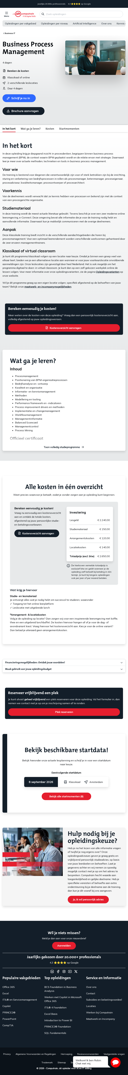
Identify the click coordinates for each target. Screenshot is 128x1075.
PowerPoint (9, 1018)
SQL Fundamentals (55, 1033)
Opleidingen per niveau (54, 23)
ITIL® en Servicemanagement (19, 999)
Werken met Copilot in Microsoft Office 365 (63, 999)
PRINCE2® (8, 1012)
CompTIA (7, 1025)
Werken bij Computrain (99, 1012)
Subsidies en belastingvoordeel (104, 999)
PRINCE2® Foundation (57, 1026)
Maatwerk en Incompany (100, 1018)
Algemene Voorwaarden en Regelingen (36, 1054)
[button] (116, 1062)
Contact (90, 993)
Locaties (91, 1006)
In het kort (9, 129)
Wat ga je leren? (31, 129)
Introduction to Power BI (58, 1020)
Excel (5, 993)
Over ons (106, 23)
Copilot (6, 1006)
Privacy (7, 1054)
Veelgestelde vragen (114, 1054)
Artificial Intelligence (84, 23)
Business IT (10, 33)
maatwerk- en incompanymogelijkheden (47, 286)
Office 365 (8, 987)
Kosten (50, 129)
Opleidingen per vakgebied (20, 23)
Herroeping (66, 1054)
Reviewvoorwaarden (88, 1054)
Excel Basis (50, 1013)
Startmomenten (69, 129)
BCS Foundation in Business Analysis (60, 988)
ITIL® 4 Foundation (55, 1007)
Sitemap (62, 1062)
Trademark (47, 1062)
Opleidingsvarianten (107, 271)
